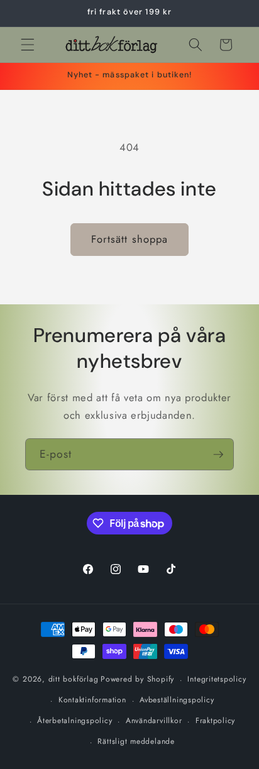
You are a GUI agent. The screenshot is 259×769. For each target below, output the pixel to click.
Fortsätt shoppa (129, 238)
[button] (28, 45)
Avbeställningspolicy (177, 699)
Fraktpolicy (215, 720)
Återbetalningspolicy (74, 720)
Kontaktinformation (92, 699)
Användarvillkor (154, 720)
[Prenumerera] (218, 454)
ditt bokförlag (73, 679)
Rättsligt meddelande (135, 741)
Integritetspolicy (216, 679)
